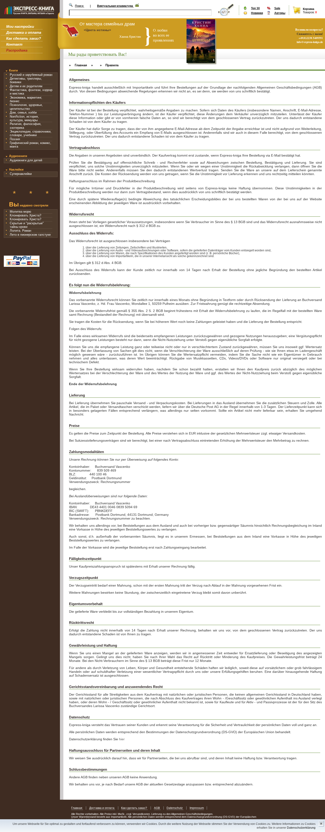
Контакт (14, 44)
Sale (277, 8)
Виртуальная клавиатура (115, 6)
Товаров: (309, 12)
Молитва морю (20, 211)
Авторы (279, 13)
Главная (77, 808)
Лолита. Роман (20, 230)
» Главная (78, 65)
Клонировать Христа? (25, 215)
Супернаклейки (21, 174)
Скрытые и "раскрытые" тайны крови (27, 225)
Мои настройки (20, 26)
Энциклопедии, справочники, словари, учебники (30, 133)
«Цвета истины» (97, 30)
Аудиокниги (18, 156)
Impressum (197, 808)
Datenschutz (175, 808)
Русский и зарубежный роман (31, 75)
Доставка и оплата (23, 32)
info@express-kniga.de (310, 42)
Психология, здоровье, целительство (26, 106)
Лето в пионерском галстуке (30, 234)
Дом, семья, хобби (23, 112)
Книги (13, 70)
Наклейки (16, 169)
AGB (157, 808)
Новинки (257, 13)
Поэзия (15, 139)
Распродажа (16, 50)
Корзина (308, 9)
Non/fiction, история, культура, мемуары (24, 118)
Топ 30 (255, 8)
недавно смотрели (28, 205)
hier (122, 739)
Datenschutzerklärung (301, 827)
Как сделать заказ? (23, 38)
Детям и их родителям (26, 86)
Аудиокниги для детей (26, 160)
